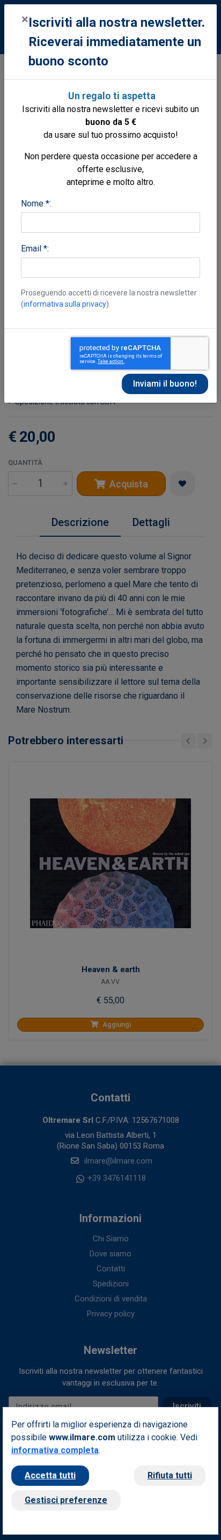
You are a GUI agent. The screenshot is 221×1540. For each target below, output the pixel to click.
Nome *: (36, 203)
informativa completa (55, 1450)
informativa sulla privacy (65, 304)
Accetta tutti (50, 1475)
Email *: (35, 248)
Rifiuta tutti (170, 1475)
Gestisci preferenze (66, 1500)
